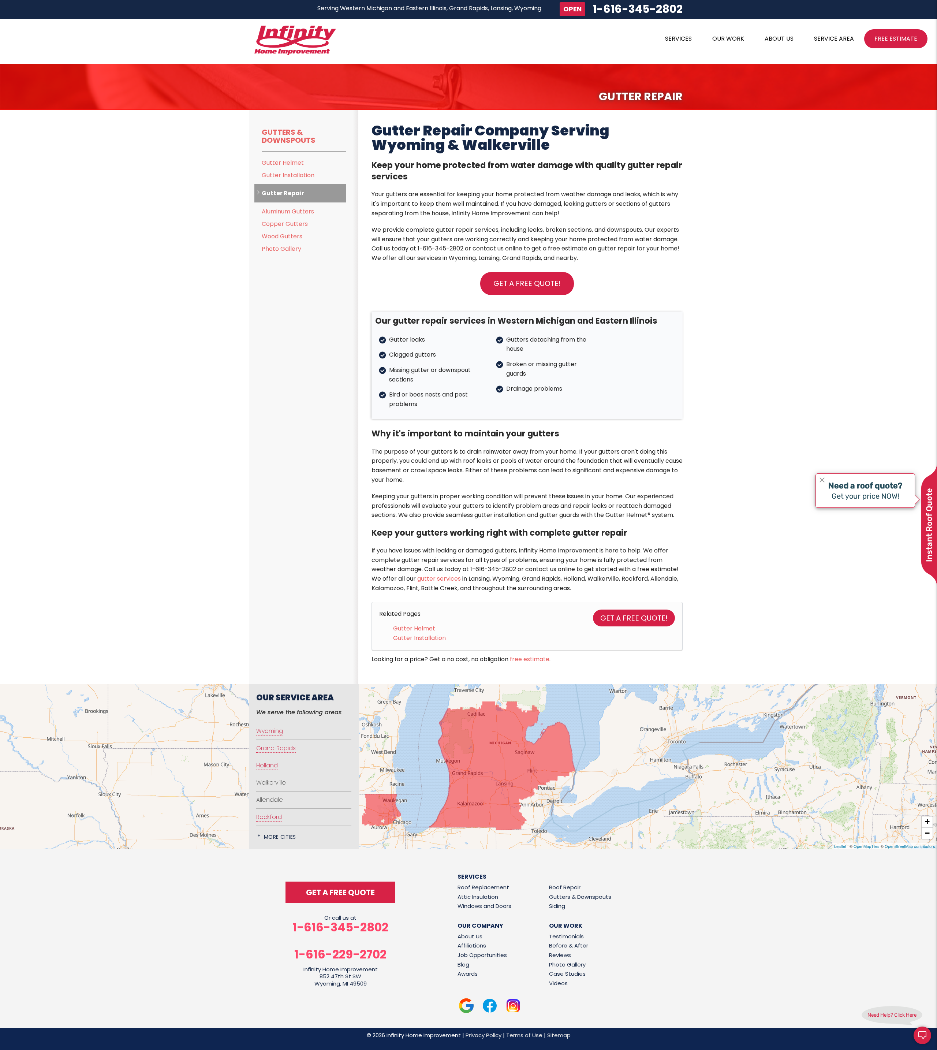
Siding (557, 906)
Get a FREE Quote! (634, 618)
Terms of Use (524, 1035)
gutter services (439, 578)
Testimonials (566, 936)
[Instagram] (513, 1007)
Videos (558, 983)
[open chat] (922, 1035)
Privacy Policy (483, 1035)
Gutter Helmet (414, 628)
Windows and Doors (484, 906)
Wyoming (269, 731)
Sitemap (559, 1035)
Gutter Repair (283, 193)
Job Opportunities (482, 955)
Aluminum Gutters (288, 211)
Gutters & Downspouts (289, 136)
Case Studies (567, 974)
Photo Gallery (281, 248)
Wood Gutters (282, 236)
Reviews (560, 955)
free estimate (529, 659)
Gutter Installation (419, 638)
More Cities (280, 837)
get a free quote (340, 892)
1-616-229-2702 (340, 954)
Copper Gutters (285, 223)
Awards (468, 974)
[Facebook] (490, 1007)
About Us (470, 936)
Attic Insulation (478, 897)
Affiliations (472, 945)
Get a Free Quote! (527, 283)
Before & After (568, 945)
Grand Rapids (276, 748)
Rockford (269, 817)
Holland (267, 765)
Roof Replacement (483, 887)
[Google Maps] (466, 1007)
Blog (463, 964)
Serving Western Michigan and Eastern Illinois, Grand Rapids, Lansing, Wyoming (429, 8)
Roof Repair (565, 887)
